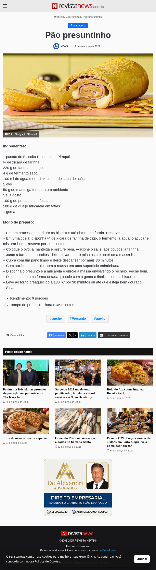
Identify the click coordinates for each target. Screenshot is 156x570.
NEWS (64, 46)
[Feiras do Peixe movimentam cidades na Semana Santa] (78, 421)
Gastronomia (73, 16)
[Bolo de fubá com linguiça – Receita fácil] (130, 372)
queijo (100, 318)
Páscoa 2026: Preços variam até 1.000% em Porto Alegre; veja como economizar (129, 441)
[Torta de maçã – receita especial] (26, 421)
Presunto (79, 318)
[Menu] (5, 7)
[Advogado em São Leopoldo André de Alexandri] (78, 487)
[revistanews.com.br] (78, 6)
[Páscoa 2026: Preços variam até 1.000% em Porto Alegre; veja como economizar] (130, 421)
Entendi (142, 559)
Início (60, 16)
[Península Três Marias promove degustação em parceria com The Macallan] (26, 372)
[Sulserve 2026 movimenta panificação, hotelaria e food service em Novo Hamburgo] (78, 372)
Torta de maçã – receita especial (25, 438)
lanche (56, 318)
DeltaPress (109, 550)
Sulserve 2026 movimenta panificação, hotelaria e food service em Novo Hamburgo (75, 393)
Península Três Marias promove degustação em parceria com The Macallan (25, 393)
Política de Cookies (47, 561)
